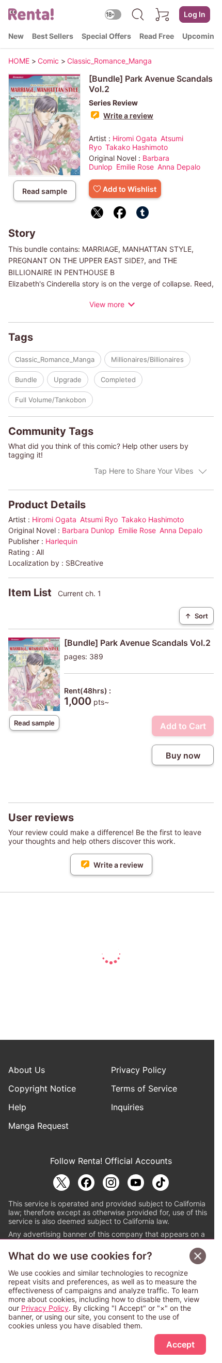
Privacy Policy (138, 1070)
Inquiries (127, 1107)
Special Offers (106, 36)
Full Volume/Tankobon (50, 400)
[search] (138, 14)
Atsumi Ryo (99, 519)
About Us (26, 1070)
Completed (118, 379)
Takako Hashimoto (136, 147)
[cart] (162, 14)
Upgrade (68, 379)
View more (106, 304)
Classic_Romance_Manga (54, 359)
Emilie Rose (135, 166)
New (16, 36)
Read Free (156, 36)
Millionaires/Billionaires (147, 359)
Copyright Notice (42, 1088)
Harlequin (61, 541)
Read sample (44, 191)
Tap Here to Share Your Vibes (143, 470)
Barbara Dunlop (88, 530)
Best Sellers (52, 36)
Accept (180, 1344)
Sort (196, 616)
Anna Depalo (178, 166)
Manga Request (38, 1125)
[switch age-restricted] (113, 14)
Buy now (183, 755)
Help (17, 1107)
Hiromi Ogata (135, 138)
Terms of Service (144, 1088)
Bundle (26, 379)
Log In (194, 14)
